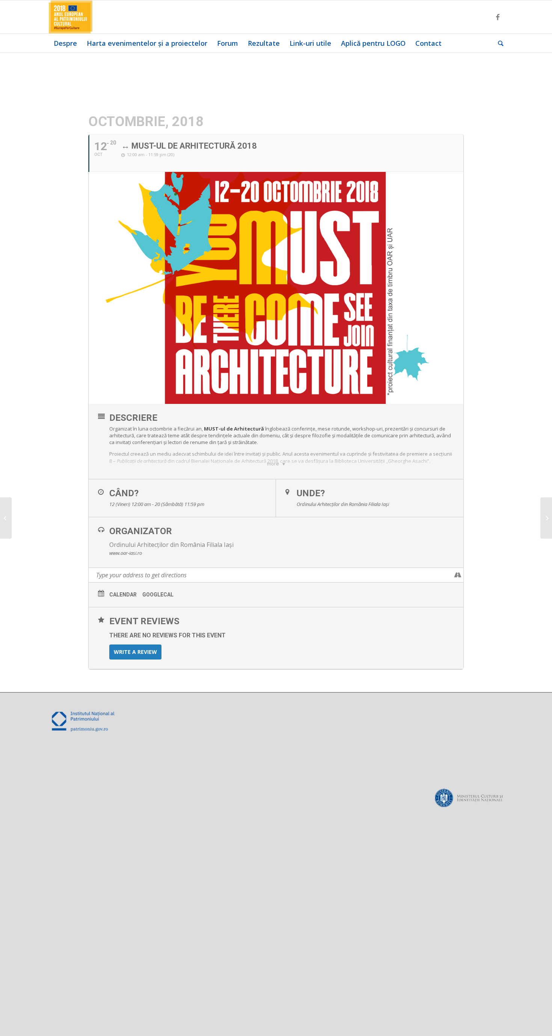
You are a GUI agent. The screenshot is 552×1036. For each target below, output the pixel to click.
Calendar (123, 595)
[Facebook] (497, 17)
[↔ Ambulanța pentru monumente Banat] (6, 518)
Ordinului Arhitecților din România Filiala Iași (171, 545)
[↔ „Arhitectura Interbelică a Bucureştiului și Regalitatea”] (546, 518)
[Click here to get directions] (457, 575)
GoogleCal (157, 595)
